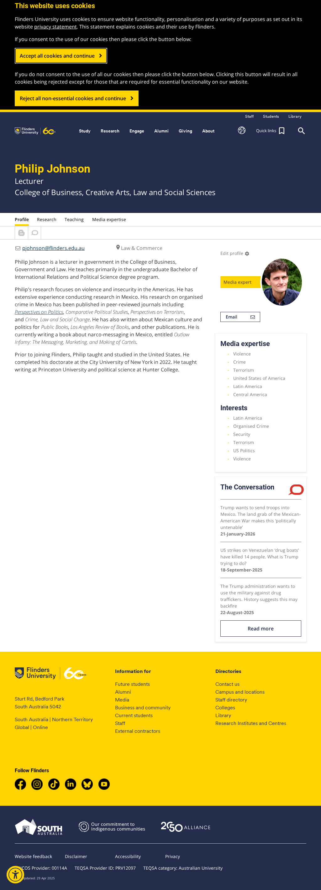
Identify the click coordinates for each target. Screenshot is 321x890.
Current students (134, 715)
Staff (120, 723)
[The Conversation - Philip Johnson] (34, 237)
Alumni (123, 692)
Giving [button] (185, 130)
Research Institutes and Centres (250, 723)
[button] (241, 131)
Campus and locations (240, 692)
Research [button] (110, 130)
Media (122, 700)
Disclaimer (76, 856)
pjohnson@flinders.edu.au (53, 248)
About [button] (208, 130)
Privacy (172, 856)
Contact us (227, 684)
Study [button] (85, 130)
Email (231, 317)
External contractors (137, 731)
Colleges (225, 708)
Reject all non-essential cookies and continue (73, 98)
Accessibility (128, 856)
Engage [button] (136, 130)
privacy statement (55, 26)
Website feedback (33, 856)
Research (46, 219)
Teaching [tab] (74, 219)
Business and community (143, 708)
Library (223, 715)
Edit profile (235, 253)
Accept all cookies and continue (57, 55)
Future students (132, 684)
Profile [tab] (22, 219)
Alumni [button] (161, 130)
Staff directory (231, 700)
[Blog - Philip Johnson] (21, 237)
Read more (261, 628)
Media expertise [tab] (109, 219)
